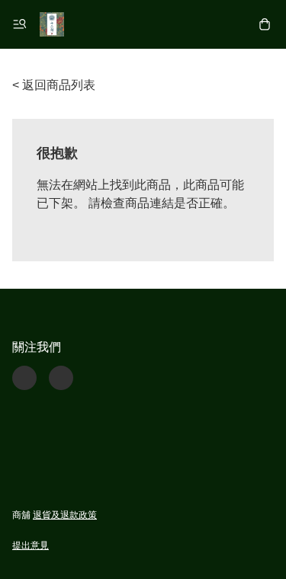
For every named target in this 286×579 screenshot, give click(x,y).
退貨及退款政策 (65, 515)
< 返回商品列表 (53, 84)
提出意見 (30, 545)
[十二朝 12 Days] (52, 24)
